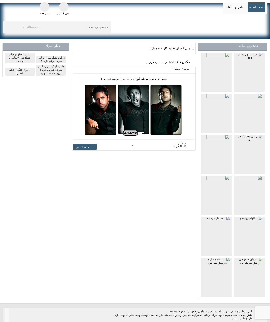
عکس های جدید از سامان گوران (168, 62)
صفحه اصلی (256, 7)
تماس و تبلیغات (234, 7)
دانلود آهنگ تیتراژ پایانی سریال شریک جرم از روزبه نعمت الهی (50, 70)
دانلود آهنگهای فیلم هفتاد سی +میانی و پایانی (20, 58)
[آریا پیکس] (230, 26)
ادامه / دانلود (82, 146)
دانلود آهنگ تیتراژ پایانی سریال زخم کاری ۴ (51, 59)
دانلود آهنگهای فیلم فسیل (20, 71)
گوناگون (177, 69)
